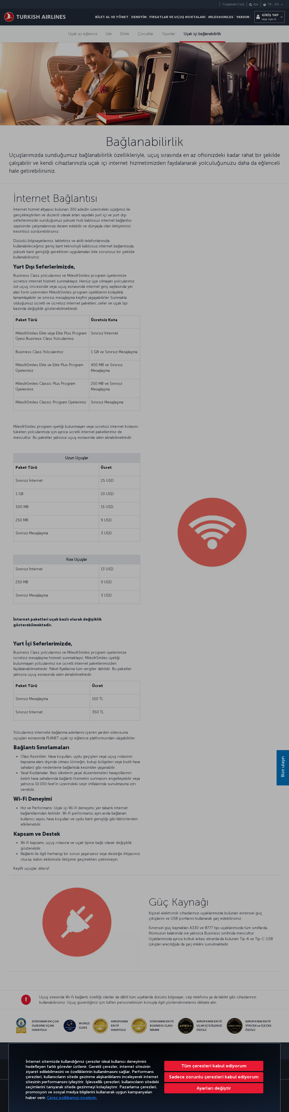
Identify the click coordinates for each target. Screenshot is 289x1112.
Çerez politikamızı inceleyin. (72, 1097)
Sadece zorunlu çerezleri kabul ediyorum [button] (214, 1076)
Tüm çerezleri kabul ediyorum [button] (213, 1065)
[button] (213, 1088)
